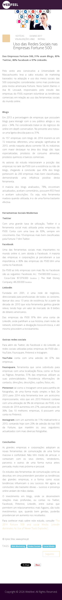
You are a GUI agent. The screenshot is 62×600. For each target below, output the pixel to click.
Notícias (20, 36)
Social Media (49, 546)
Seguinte (50, 553)
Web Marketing (18, 546)
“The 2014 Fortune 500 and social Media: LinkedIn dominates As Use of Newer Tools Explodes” (31, 524)
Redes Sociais (34, 546)
